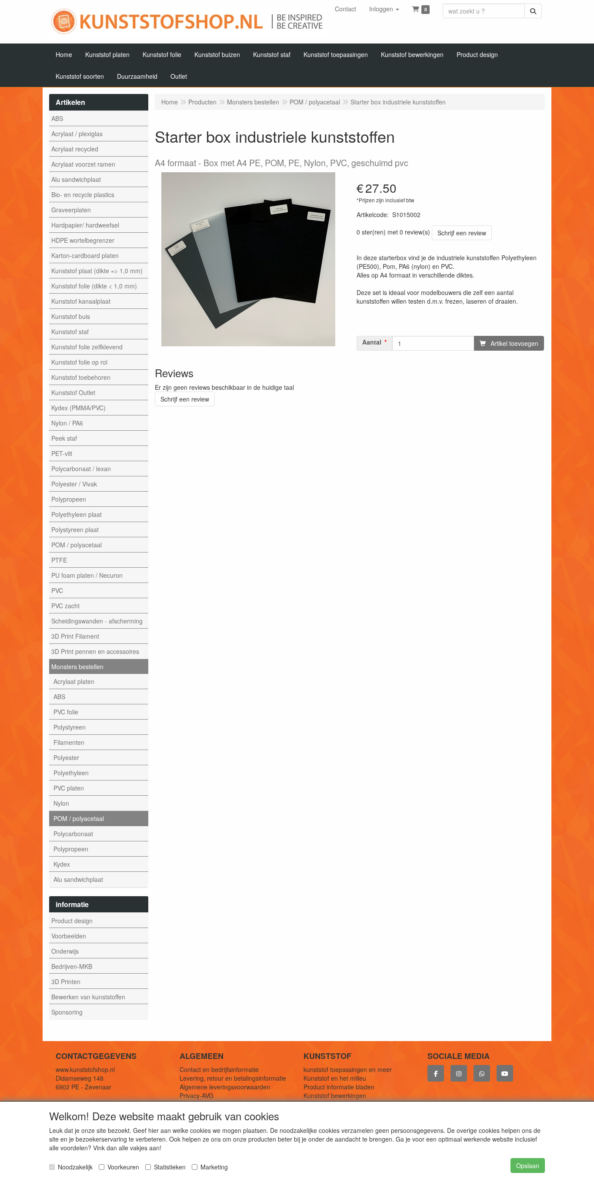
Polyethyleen (71, 772)
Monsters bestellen (77, 666)
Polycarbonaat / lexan (81, 468)
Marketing (214, 1166)
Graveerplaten (71, 209)
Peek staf (64, 438)
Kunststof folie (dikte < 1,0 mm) (94, 285)
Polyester (66, 757)
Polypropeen (68, 499)
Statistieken (170, 1166)
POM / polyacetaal (76, 544)
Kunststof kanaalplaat (80, 301)
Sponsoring (67, 1012)
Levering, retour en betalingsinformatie (233, 1078)
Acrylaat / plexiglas (77, 133)
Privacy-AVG (197, 1095)
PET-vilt (61, 453)
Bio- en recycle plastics (82, 194)
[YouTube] (505, 1073)
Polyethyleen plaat (76, 514)
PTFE (59, 560)
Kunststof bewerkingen (335, 1095)
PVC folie (65, 711)
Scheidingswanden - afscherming (97, 620)
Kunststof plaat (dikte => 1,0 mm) (97, 270)
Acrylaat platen (73, 681)
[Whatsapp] (482, 1073)
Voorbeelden (68, 935)
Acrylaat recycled (74, 148)
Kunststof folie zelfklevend (87, 346)
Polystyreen (69, 727)
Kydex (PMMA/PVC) (78, 407)
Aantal (371, 342)
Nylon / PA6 (67, 423)
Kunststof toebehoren (80, 377)
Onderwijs (65, 951)
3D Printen (65, 981)
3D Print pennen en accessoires (95, 651)
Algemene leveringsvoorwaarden (225, 1086)
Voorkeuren (123, 1166)
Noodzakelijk (75, 1166)
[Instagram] (459, 1073)
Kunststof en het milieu (335, 1078)
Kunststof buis (70, 316)
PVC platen (68, 788)
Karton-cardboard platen (85, 255)
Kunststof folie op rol (79, 362)
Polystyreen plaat (75, 529)
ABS (57, 118)
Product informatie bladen (339, 1086)
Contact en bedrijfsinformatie (219, 1069)
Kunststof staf (70, 331)
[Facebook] (435, 1073)
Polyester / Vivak (74, 483)
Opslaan (527, 1165)
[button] (384, 8)
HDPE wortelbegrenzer (82, 240)
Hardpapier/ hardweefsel (85, 225)
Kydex (61, 864)
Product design (72, 920)
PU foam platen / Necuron (87, 575)
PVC (57, 590)
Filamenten (68, 742)
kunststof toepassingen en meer (348, 1069)
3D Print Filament (75, 636)
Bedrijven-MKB (71, 966)
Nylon (61, 803)
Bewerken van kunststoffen (88, 996)
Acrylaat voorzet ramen (83, 164)
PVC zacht (65, 605)
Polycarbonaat (73, 833)
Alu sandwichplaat (76, 179)
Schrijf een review (461, 232)
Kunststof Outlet (73, 392)
